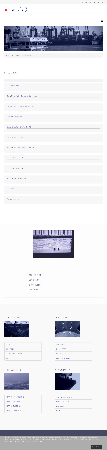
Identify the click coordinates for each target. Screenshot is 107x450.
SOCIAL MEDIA (61, 354)
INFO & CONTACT (35, 275)
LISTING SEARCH (34, 280)
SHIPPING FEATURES (13, 401)
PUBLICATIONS (61, 406)
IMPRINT (8, 345)
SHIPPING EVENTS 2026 (64, 397)
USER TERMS (10, 349)
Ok (93, 447)
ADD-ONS (59, 345)
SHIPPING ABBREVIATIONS (15, 397)
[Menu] (101, 21)
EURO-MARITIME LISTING (14, 354)
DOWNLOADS (61, 349)
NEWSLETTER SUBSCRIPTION (66, 358)
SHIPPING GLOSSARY (13, 406)
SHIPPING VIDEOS (35, 285)
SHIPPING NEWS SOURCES (15, 410)
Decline (98, 447)
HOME (8, 55)
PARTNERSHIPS (34, 289)
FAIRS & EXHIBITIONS (63, 402)
